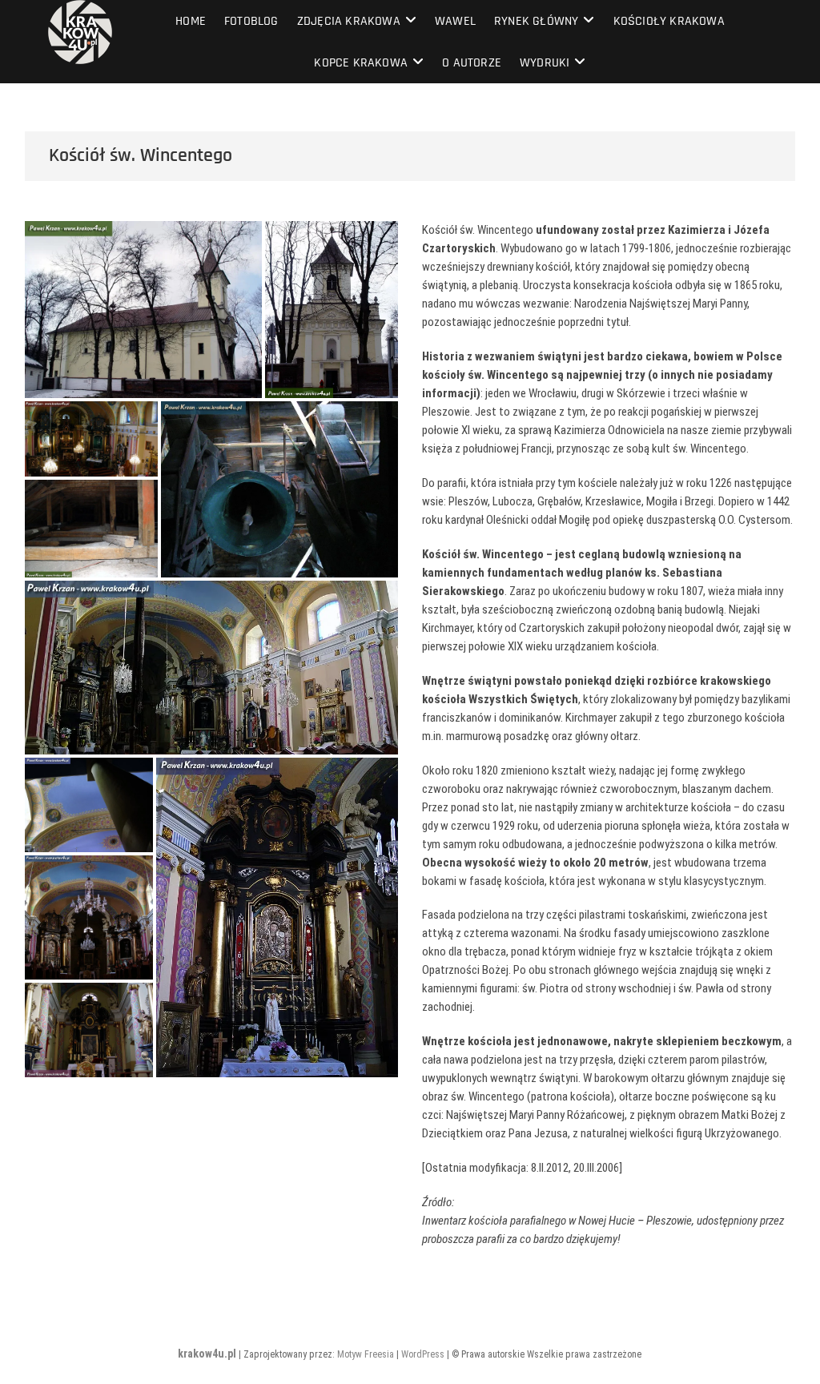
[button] (143, 309)
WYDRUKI (544, 62)
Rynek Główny (536, 21)
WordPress (422, 1354)
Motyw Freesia (365, 1354)
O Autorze (471, 62)
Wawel (455, 21)
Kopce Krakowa (361, 62)
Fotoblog (251, 21)
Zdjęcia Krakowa (348, 21)
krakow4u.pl (207, 1353)
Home (190, 21)
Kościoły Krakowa (669, 21)
